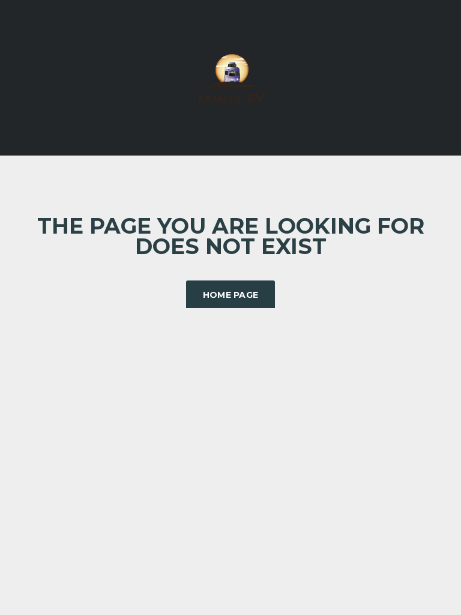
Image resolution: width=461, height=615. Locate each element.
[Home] (230, 76)
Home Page (231, 294)
